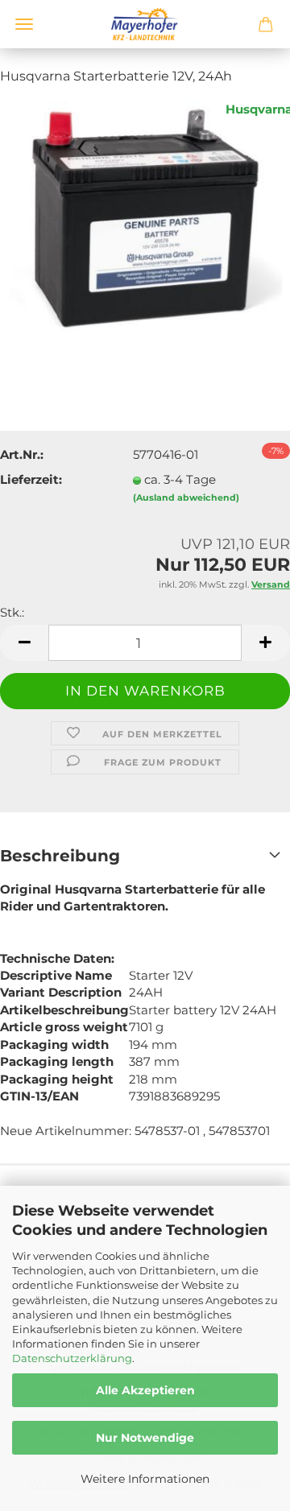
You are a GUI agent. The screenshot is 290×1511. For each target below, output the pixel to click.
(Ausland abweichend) (186, 497)
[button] (24, 643)
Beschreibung (60, 855)
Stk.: (12, 612)
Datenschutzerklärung (72, 1358)
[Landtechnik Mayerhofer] (145, 24)
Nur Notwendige (145, 1437)
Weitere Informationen (145, 1479)
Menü (24, 24)
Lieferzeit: (31, 479)
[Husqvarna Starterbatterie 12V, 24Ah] (145, 220)
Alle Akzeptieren (145, 1390)
